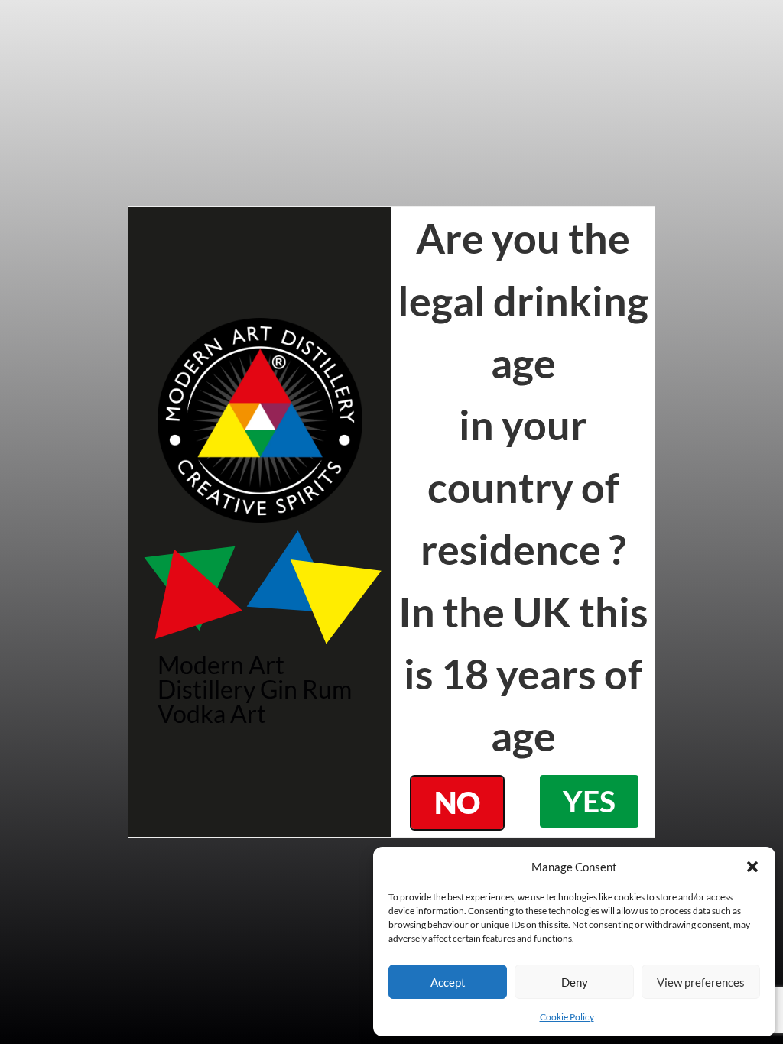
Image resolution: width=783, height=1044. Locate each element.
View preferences (701, 982)
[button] (752, 866)
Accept (448, 982)
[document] (391, 522)
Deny (574, 982)
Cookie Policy (567, 1017)
